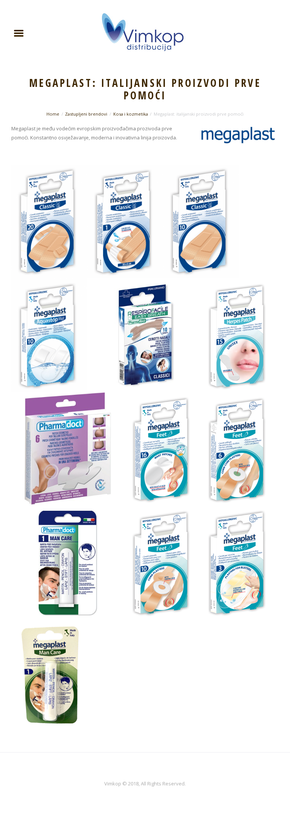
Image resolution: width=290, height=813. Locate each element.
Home (52, 114)
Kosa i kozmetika (130, 114)
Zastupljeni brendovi (86, 114)
